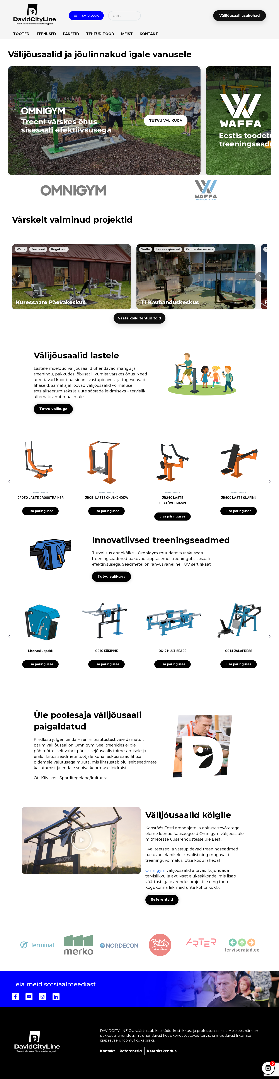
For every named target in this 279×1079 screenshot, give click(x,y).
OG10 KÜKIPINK (106, 651)
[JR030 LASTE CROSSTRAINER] (40, 464)
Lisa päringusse (40, 511)
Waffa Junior (40, 493)
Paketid (71, 34)
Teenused (46, 34)
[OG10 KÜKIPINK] (106, 621)
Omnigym (155, 870)
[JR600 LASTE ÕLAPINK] (238, 464)
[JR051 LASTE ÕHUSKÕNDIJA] (106, 464)
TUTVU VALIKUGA (165, 121)
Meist (127, 34)
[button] (15, 116)
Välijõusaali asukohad (239, 16)
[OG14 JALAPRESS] (238, 621)
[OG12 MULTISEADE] (172, 621)
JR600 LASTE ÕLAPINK (238, 498)
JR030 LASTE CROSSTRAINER (40, 498)
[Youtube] (29, 996)
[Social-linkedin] (56, 996)
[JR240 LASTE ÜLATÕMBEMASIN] (172, 464)
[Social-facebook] (15, 996)
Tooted (21, 34)
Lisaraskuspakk (40, 651)
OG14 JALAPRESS (238, 651)
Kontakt (149, 34)
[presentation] (9, 481)
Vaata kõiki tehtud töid (139, 318)
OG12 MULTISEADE (173, 651)
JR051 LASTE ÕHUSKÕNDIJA (106, 498)
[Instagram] (42, 996)
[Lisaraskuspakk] (40, 621)
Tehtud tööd (100, 34)
